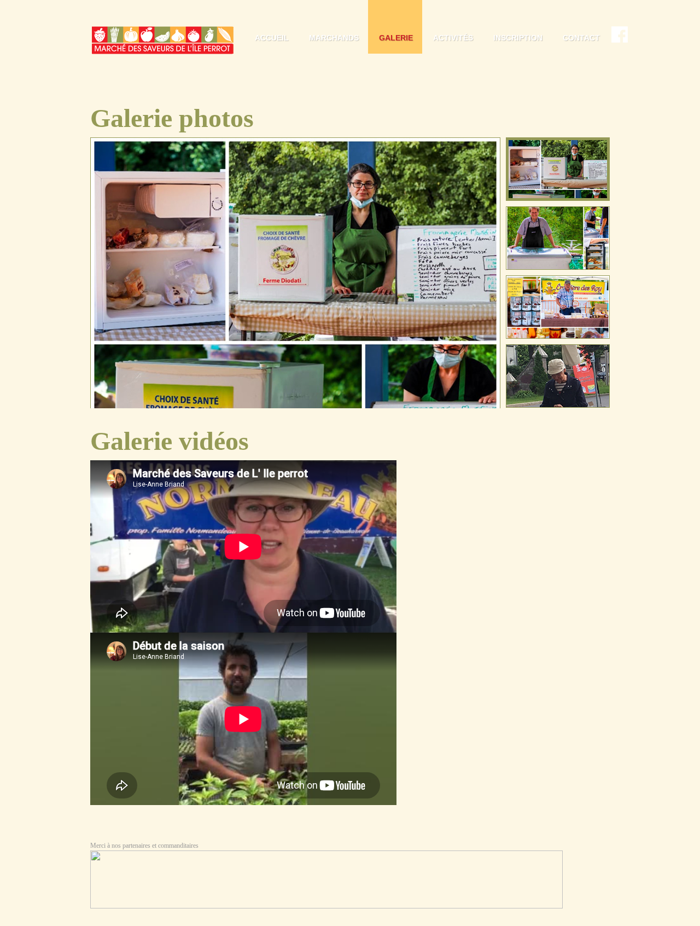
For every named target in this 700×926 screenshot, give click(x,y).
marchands (334, 37)
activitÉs (453, 37)
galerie (396, 37)
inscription (517, 37)
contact (581, 37)
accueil (272, 37)
